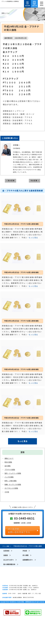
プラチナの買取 (9, 470)
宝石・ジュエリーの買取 (12, 473)
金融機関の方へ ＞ (29, 560)
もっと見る (22, 441)
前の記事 (11, 181)
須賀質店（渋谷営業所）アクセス (17, 120)
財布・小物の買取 (10, 481)
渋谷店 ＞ (26, 551)
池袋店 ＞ (7, 555)
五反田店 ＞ (7, 551)
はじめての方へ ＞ (10, 560)
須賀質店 (22, 578)
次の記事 (34, 181)
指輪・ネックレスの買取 (12, 485)
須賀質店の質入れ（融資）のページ (18, 114)
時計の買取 (8, 462)
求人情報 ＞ (27, 555)
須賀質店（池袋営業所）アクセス (17, 123)
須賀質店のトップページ (13, 111)
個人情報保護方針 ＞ (10, 564)
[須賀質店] (10, 8)
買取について (9, 458)
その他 (6, 492)
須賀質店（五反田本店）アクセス (17, 117)
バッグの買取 (9, 477)
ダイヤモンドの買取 (11, 488)
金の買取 (7, 466)
